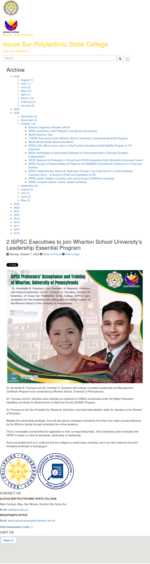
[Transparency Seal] (18, 471)
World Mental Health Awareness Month (51, 142)
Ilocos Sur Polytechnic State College (55, 43)
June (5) (26, 87)
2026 (17, 76)
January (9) (27, 105)
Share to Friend (52, 254)
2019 (17, 218)
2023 (17, 204)
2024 (17, 112)
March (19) (27, 98)
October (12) (28, 123)
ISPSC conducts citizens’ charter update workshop (57, 182)
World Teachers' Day (40, 134)
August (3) (27, 189)
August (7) (27, 80)
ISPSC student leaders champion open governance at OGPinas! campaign (71, 178)
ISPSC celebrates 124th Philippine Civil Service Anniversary (62, 131)
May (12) (26, 91)
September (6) (29, 185)
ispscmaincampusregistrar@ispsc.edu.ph (31, 520)
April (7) (25, 94)
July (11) (26, 83)
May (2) (25, 200)
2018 (17, 222)
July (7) (25, 193)
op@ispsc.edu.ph (18, 509)
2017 (17, 225)
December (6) (29, 116)
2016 (17, 229)
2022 (17, 207)
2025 (17, 109)
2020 (17, 215)
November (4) (29, 120)
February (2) (28, 102)
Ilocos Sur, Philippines (15, 51)
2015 (17, 233)
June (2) (26, 196)
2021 (17, 211)
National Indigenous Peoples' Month (49, 127)
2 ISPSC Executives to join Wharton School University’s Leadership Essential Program (78, 138)
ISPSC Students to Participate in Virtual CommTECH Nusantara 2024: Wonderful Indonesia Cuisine (85, 160)
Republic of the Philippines (18, 34)
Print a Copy (72, 254)
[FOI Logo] (55, 471)
